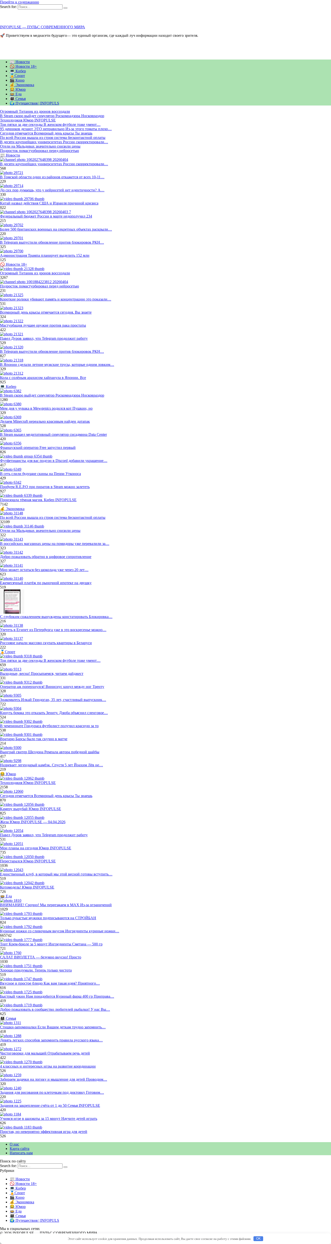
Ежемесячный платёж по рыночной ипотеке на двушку (46, 583)
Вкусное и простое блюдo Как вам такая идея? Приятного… (50, 983)
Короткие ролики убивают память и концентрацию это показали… (55, 299)
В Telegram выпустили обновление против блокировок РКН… (52, 242)
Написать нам (21, 1153)
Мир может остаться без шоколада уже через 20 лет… (44, 570)
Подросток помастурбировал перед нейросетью (39, 286)
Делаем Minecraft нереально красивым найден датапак (45, 421)
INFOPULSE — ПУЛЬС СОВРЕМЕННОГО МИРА (42, 27)
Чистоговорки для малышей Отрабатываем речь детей (45, 1053)
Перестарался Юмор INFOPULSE (28, 861)
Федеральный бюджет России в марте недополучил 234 (46, 216)
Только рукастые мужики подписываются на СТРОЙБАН (48, 918)
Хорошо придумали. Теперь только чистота (36, 970)
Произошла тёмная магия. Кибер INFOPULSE (38, 500)
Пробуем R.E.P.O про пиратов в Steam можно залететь (45, 487)
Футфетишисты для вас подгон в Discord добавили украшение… (53, 461)
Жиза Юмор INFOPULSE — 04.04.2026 (32, 822)
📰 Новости (20, 62)
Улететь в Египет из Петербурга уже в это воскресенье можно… (53, 630)
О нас (14, 1144)
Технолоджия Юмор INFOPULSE (28, 783)
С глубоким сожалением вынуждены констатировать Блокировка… (56, 617)
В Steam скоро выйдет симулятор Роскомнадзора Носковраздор (52, 395)
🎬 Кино (17, 80)
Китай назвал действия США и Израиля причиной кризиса (49, 203)
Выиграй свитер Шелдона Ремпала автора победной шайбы (49, 752)
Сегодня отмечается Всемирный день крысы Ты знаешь (46, 796)
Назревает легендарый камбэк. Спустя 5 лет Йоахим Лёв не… (51, 765)
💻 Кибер (18, 71)
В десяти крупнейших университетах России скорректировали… (54, 164)
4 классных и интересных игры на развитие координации (48, 1066)
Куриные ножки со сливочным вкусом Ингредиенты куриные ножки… (59, 931)
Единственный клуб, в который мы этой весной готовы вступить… (56, 874)
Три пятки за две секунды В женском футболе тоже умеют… (50, 660)
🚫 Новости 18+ (23, 66)
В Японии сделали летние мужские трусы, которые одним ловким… (57, 364)
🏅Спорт (17, 76)
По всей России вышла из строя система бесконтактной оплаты (52, 517)
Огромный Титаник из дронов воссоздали (35, 273)
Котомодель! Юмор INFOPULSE (27, 887)
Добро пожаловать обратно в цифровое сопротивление (45, 557)
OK (258, 1238)
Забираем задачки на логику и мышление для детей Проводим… (53, 1079)
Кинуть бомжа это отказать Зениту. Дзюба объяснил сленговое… (54, 713)
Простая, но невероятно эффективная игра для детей (43, 1132)
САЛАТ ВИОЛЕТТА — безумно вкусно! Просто (40, 957)
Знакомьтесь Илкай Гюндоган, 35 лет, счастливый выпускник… (53, 700)
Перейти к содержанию (19, 2)
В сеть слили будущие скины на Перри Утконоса (40, 474)
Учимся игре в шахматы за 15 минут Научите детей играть (48, 1118)
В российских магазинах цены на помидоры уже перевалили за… (54, 544)
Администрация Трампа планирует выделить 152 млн (44, 255)
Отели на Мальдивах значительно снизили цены (40, 530)
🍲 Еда (16, 94)
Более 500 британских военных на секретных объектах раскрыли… (56, 229)
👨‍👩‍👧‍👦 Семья (18, 99)
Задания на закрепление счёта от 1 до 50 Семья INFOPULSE (50, 1105)
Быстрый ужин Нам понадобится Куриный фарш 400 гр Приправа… (57, 996)
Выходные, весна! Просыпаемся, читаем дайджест (41, 673)
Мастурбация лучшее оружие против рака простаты (43, 325)
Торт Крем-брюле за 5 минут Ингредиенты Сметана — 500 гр (51, 944)
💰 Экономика (22, 85)
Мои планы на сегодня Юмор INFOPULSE (35, 848)
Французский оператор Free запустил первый (38, 447)
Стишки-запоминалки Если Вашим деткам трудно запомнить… (53, 1027)
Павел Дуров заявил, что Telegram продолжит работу (44, 338)
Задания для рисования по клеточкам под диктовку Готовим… (52, 1092)
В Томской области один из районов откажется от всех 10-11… (52, 177)
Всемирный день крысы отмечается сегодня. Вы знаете (46, 312)
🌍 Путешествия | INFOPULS (34, 103)
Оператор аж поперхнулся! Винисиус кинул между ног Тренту (52, 687)
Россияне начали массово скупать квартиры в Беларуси (46, 643)
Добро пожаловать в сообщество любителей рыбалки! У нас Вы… (55, 1009)
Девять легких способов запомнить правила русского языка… (51, 1040)
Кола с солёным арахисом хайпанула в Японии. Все (43, 378)
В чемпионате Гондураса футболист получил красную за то (49, 726)
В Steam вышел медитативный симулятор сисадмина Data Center (53, 434)
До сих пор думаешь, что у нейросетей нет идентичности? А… (52, 190)
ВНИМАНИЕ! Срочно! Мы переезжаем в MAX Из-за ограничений (56, 905)
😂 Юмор (18, 89)
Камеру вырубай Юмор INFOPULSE (30, 809)
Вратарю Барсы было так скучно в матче (33, 739)
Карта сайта (19, 1148)
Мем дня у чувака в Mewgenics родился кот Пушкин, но (46, 408)
